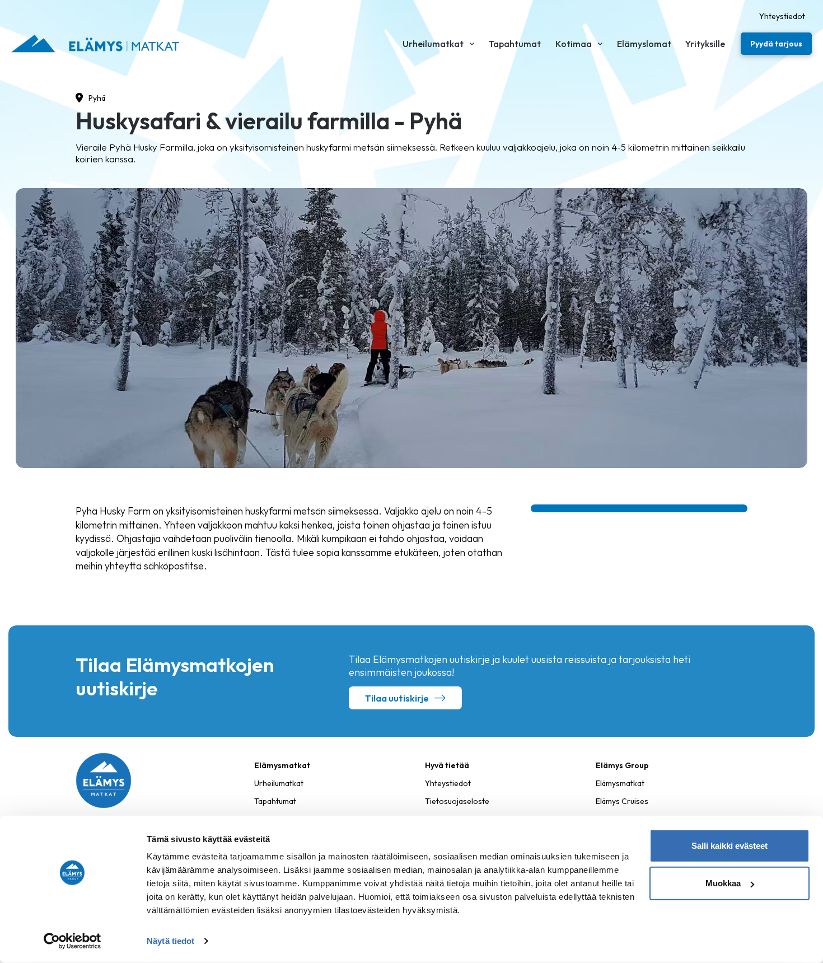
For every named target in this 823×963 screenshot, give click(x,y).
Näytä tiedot (170, 941)
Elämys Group (622, 765)
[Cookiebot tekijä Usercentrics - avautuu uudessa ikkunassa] (72, 941)
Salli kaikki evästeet (729, 845)
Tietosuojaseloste (457, 801)
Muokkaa (723, 883)
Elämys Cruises (622, 801)
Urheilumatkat (278, 783)
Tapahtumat (275, 801)
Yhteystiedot (448, 783)
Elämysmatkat (620, 783)
